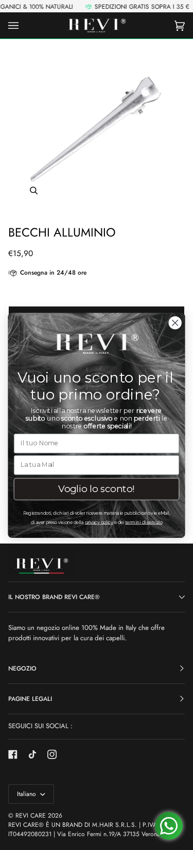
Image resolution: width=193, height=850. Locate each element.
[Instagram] (52, 754)
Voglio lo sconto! (96, 488)
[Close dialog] (175, 323)
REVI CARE (30, 815)
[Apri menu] (23, 25)
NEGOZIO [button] (22, 668)
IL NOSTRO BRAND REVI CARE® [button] (54, 597)
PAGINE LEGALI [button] (30, 698)
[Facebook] (12, 754)
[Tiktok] (32, 754)
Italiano (27, 794)
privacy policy (99, 522)
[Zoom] (96, 128)
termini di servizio (143, 522)
